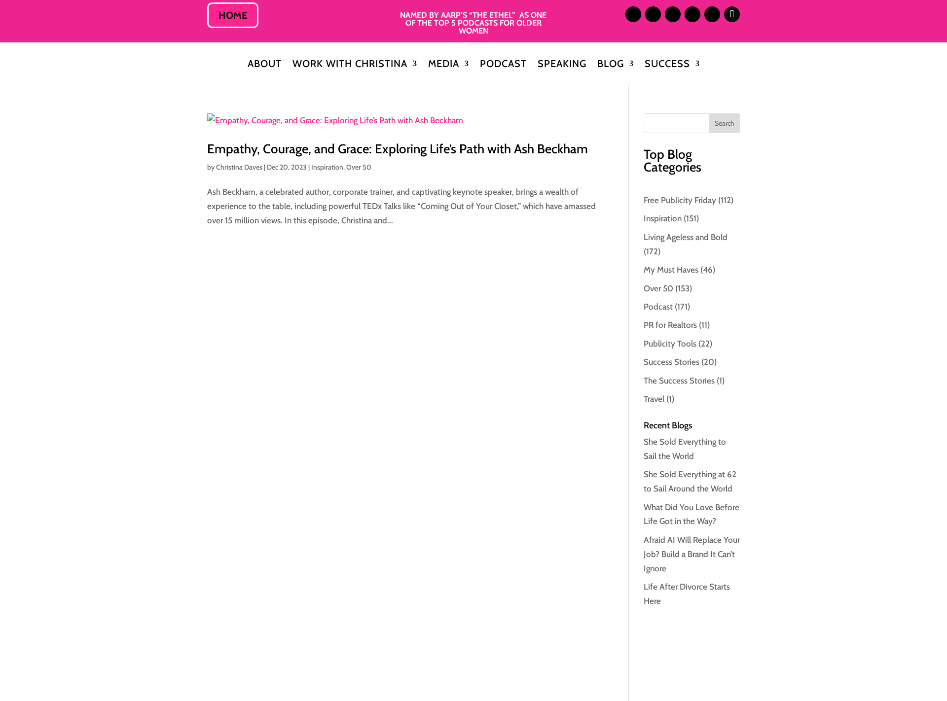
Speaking (562, 65)
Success (667, 65)
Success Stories (671, 362)
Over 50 (358, 167)
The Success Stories (679, 381)
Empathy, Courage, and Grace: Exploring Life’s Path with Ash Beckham (397, 149)
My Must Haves (671, 270)
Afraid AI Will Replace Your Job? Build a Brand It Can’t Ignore (692, 554)
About (265, 65)
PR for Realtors (670, 325)
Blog (610, 65)
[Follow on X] (673, 14)
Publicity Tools (670, 344)
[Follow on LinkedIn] (653, 14)
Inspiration (327, 167)
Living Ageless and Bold (686, 237)
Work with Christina (349, 65)
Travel (654, 399)
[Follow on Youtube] (712, 14)
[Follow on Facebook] (692, 14)
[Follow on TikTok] (732, 14)
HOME (233, 15)
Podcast (503, 65)
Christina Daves (239, 167)
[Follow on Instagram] (633, 14)
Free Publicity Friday (680, 200)
